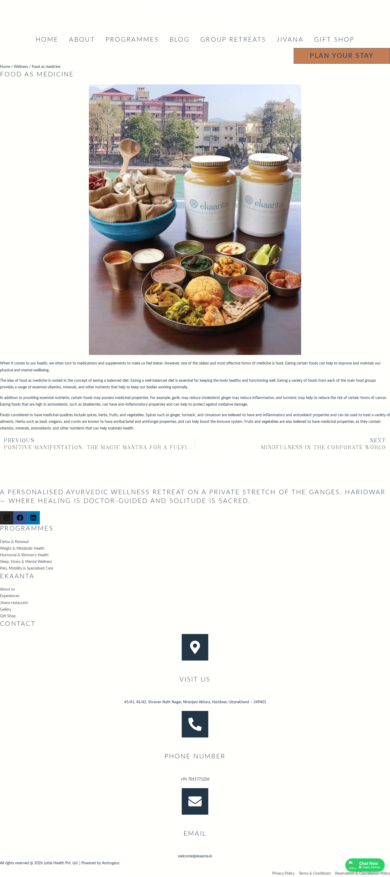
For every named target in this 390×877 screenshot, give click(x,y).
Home (47, 40)
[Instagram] (6, 517)
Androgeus (110, 863)
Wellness (21, 67)
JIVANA (290, 40)
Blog (180, 40)
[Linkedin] (33, 517)
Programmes (132, 40)
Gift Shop (334, 40)
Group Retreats (233, 40)
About (82, 40)
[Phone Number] (195, 724)
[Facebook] (20, 517)
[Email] (195, 801)
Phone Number (195, 756)
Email (195, 834)
